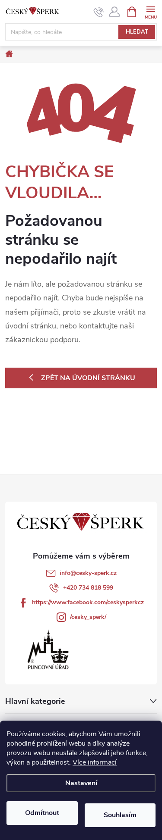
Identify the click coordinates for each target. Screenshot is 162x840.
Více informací (95, 762)
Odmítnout (42, 813)
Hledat (137, 32)
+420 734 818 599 (88, 588)
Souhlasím (120, 815)
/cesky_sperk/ (88, 617)
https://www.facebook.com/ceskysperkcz (88, 602)
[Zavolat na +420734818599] (98, 12)
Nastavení (81, 783)
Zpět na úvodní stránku (88, 378)
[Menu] (150, 11)
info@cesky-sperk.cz (88, 573)
